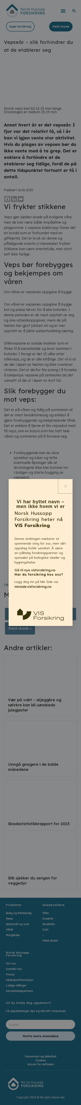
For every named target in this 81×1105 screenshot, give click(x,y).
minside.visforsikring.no (33, 587)
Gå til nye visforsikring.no (35, 570)
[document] (40, 552)
